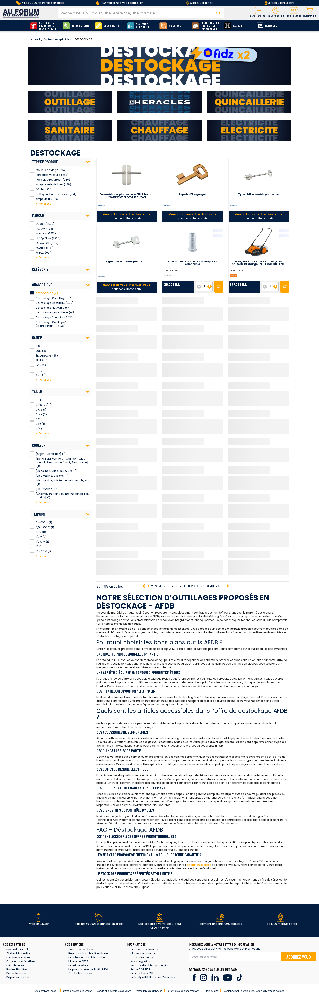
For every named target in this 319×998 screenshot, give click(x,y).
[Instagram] (203, 977)
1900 (32, 345)
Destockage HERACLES (50, 308)
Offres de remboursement (77, 990)
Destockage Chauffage (51, 298)
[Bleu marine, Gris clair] (32, 475)
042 (32, 423)
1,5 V (32, 531)
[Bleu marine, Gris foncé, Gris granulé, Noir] (32, 480)
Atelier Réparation (18, 953)
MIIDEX (32, 252)
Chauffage (174, 26)
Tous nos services (80, 949)
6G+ (32, 374)
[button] (275, 13)
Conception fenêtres (21, 961)
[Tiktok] (239, 977)
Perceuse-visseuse (32, 174)
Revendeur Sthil (17, 949)
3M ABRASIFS (32, 355)
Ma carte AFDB (78, 961)
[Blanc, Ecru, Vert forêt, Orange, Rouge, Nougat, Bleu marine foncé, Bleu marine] (32, 458)
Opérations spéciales (57, 39)
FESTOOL (32, 233)
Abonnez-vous (298, 957)
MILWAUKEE (32, 242)
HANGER (237, 26)
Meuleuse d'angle (32, 169)
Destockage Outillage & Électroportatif (51, 324)
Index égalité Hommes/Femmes (153, 977)
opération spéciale (199, 865)
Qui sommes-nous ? (46, 990)
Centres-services (18, 957)
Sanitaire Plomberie (143, 26)
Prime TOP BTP (140, 969)
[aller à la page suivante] (227, 586)
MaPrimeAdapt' (79, 965)
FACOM (32, 228)
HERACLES (271, 26)
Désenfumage (16, 973)
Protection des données (149, 990)
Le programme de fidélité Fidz (88, 969)
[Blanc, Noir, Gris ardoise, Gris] (32, 470)
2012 (32, 350)
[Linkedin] (215, 977)
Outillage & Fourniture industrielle (47, 26)
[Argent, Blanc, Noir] (32, 453)
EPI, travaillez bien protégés (149, 965)
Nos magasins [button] (140, 961)
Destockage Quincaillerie (52, 312)
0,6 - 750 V (32, 527)
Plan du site (211, 990)
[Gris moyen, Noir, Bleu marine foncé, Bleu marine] (32, 493)
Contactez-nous (142, 957)
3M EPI (32, 360)
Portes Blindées (17, 969)
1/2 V (32, 536)
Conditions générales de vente (113, 990)
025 (32, 419)
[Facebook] (194, 977)
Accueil (35, 39)
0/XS (32, 414)
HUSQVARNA (32, 238)
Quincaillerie (80, 26)
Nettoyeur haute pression (32, 193)
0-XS (32, 409)
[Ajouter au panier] (218, 287)
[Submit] (218, 13)
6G (32, 369)
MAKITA (32, 247)
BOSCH (32, 223)
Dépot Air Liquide (17, 977)
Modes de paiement (145, 949)
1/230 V (32, 541)
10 (32, 546)
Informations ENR (142, 973)
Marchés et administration (86, 957)
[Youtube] (227, 977)
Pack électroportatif (32, 179)
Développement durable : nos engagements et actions (253, 990)
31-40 (210, 586)
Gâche (32, 189)
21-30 (200, 586)
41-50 (219, 586)
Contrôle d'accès (80, 973)
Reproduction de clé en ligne (88, 953)
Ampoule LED (32, 198)
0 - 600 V (32, 522)
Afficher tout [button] (44, 204)
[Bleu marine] (32, 488)
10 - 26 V (32, 551)
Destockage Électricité (50, 303)
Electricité (112, 26)
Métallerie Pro (15, 965)
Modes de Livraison (143, 953)
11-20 (191, 586)
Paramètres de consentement (183, 990)
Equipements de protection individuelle (211, 26)
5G (32, 365)
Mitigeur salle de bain (32, 184)
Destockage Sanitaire (49, 317)
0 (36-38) (32, 404)
